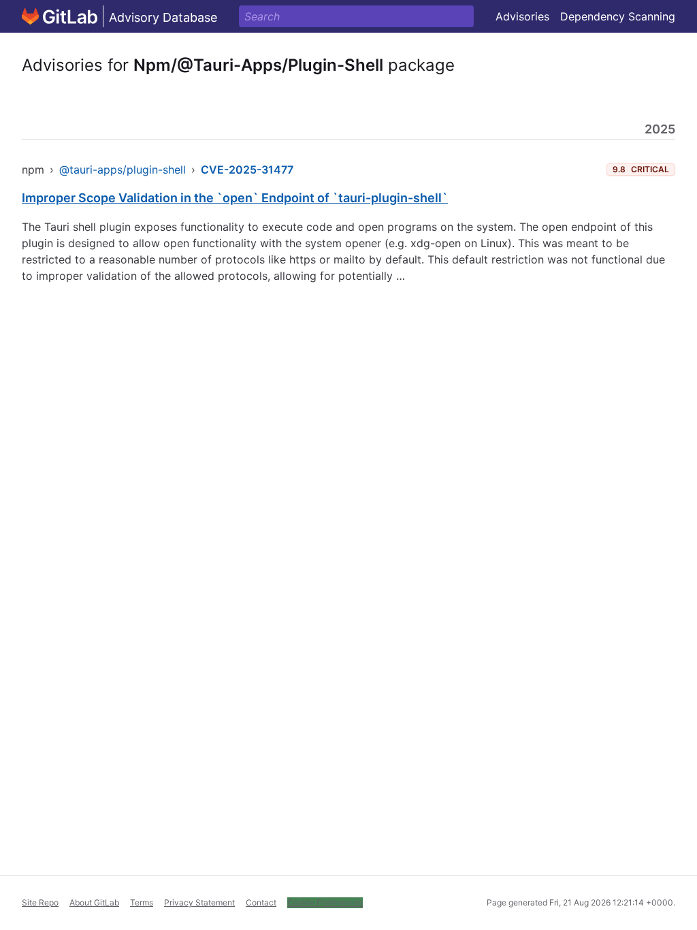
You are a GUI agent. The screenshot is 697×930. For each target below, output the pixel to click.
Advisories (522, 16)
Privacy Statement (199, 902)
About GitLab (94, 902)
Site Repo (40, 902)
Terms (141, 902)
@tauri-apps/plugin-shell (122, 169)
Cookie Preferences (325, 902)
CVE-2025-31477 (247, 169)
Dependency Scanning (617, 16)
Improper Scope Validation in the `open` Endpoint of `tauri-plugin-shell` (235, 198)
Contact (261, 902)
